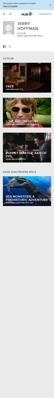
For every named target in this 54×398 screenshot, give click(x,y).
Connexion (45, 14)
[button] (4, 14)
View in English (10, 6)
